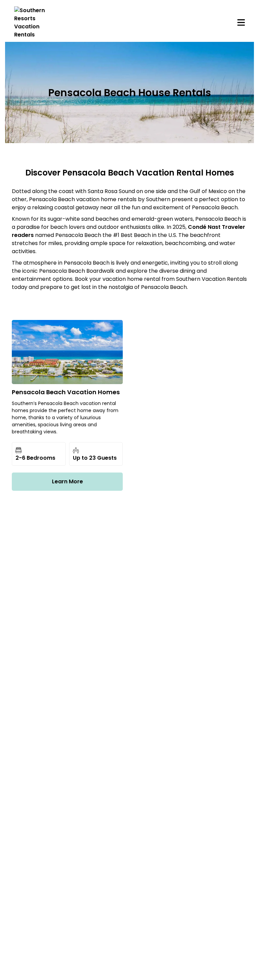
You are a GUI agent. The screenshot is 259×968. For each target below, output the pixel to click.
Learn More (67, 481)
